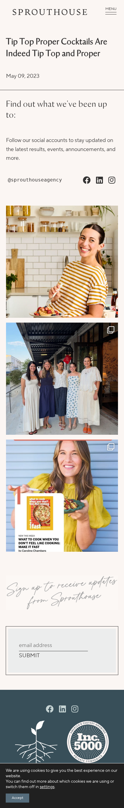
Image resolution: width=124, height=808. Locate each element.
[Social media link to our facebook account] (87, 180)
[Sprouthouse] (50, 12)
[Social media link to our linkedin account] (99, 180)
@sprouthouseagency (35, 180)
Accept (17, 798)
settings (47, 787)
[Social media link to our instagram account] (111, 180)
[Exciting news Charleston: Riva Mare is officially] (62, 379)
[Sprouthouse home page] (36, 742)
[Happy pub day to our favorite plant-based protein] (62, 262)
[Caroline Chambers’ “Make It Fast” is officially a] (62, 496)
